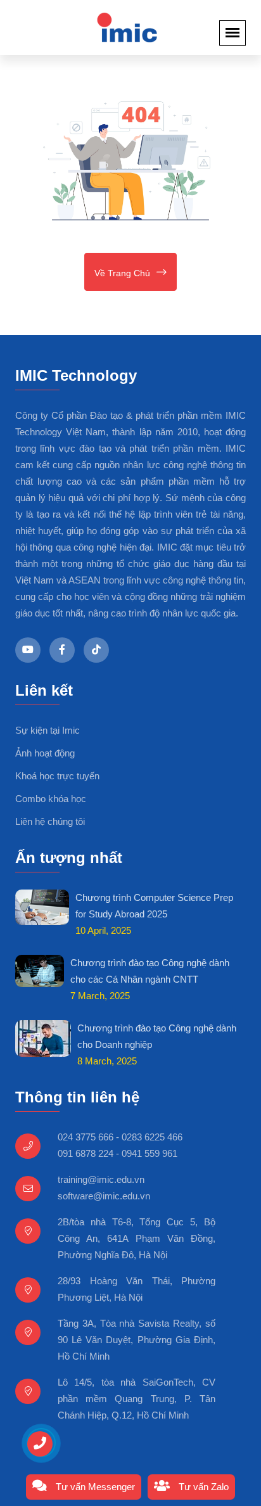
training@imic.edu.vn (101, 1179)
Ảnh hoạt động (45, 753)
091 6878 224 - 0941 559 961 (117, 1153)
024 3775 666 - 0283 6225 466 (120, 1137)
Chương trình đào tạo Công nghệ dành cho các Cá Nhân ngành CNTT (149, 971)
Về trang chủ (122, 273)
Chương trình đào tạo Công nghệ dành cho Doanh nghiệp (156, 1036)
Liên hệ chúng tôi (50, 821)
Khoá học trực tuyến (57, 775)
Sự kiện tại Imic (47, 730)
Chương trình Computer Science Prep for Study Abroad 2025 (154, 905)
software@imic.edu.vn (104, 1195)
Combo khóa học (50, 798)
